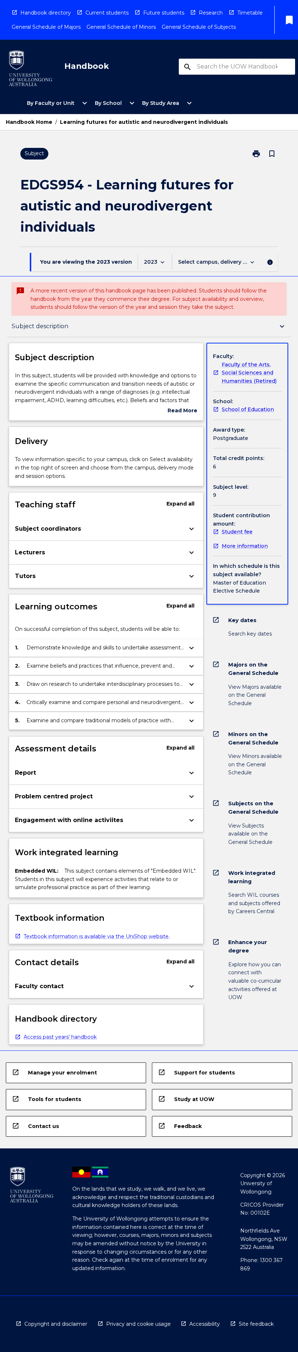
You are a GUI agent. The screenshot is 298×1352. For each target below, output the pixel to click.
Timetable (250, 12)
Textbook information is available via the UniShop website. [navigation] (97, 936)
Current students (107, 12)
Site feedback (256, 1324)
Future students (163, 12)
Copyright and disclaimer (55, 1324)
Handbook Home (29, 122)
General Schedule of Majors (46, 27)
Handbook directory (45, 12)
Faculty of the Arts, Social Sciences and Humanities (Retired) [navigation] (249, 372)
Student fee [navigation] (237, 531)
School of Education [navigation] (248, 409)
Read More (182, 411)
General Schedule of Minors (121, 27)
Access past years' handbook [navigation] (60, 1037)
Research (211, 12)
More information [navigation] (245, 546)
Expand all (180, 503)
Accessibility (204, 1324)
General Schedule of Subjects (199, 27)
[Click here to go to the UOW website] (30, 69)
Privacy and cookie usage (138, 1324)
